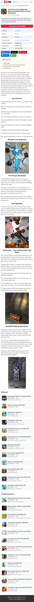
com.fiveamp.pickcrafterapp (22, 40)
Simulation (12, 5)
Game (7, 5)
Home (2, 5)
